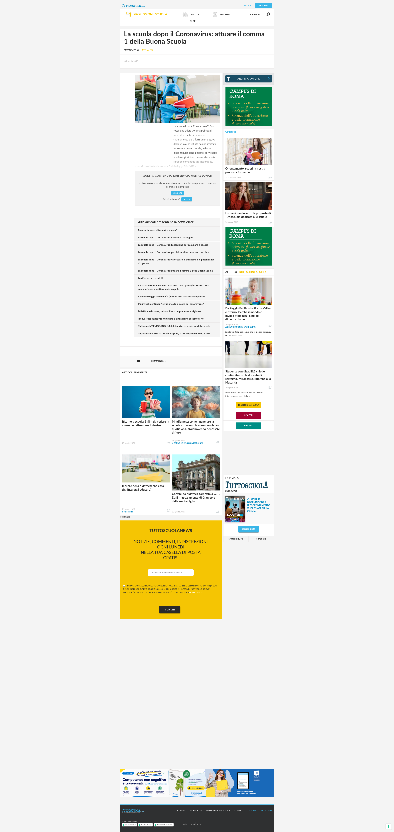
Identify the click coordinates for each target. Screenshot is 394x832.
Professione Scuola (248, 405)
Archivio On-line (248, 79)
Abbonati (263, 5)
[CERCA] (266, 15)
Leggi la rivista (248, 529)
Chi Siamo (181, 811)
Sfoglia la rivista (236, 539)
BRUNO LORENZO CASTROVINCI (187, 443)
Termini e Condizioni (164, 825)
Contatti (239, 811)
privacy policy (196, 592)
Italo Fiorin (127, 512)
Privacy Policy (130, 825)
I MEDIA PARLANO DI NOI (218, 811)
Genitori (248, 415)
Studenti (248, 426)
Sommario (261, 539)
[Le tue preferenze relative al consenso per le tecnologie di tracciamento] (389, 827)
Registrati (266, 811)
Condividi (168, 443)
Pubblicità (196, 811)
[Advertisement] (248, 452)
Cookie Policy (146, 825)
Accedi (247, 5)
